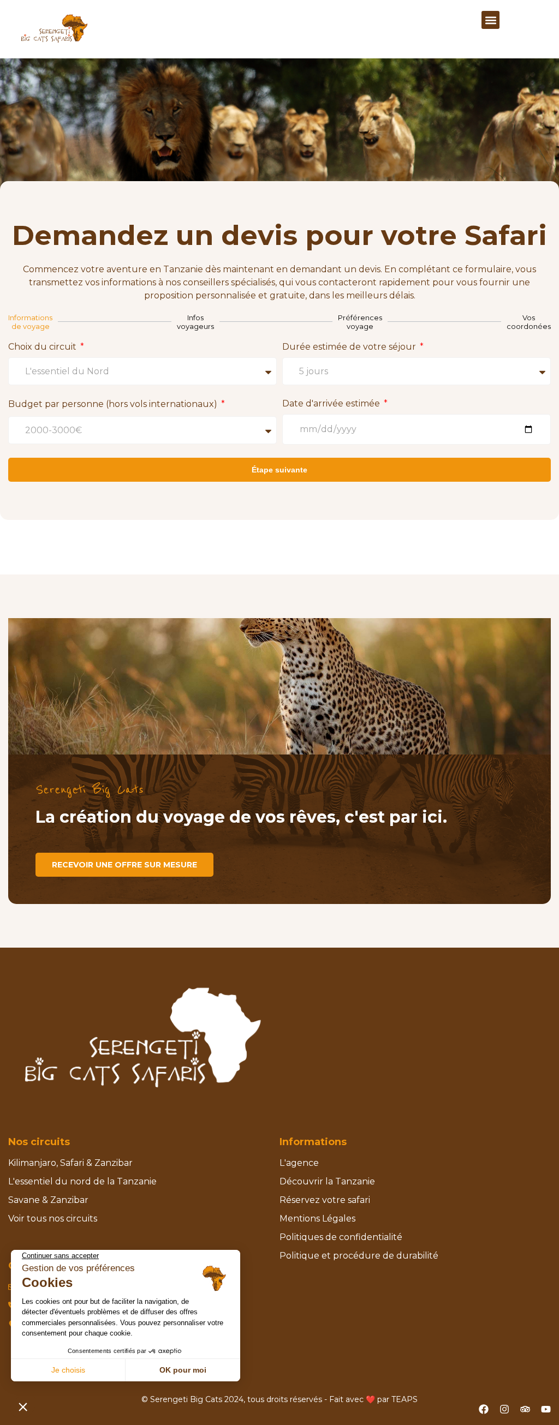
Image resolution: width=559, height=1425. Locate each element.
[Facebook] (484, 1409)
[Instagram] (504, 1409)
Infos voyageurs (195, 322)
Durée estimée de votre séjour (350, 347)
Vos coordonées (529, 322)
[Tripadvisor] (525, 1409)
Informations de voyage (30, 322)
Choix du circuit (43, 347)
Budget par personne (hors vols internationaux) (113, 404)
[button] (490, 20)
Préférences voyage (360, 322)
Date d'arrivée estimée (332, 403)
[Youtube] (546, 1409)
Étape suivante (279, 469)
